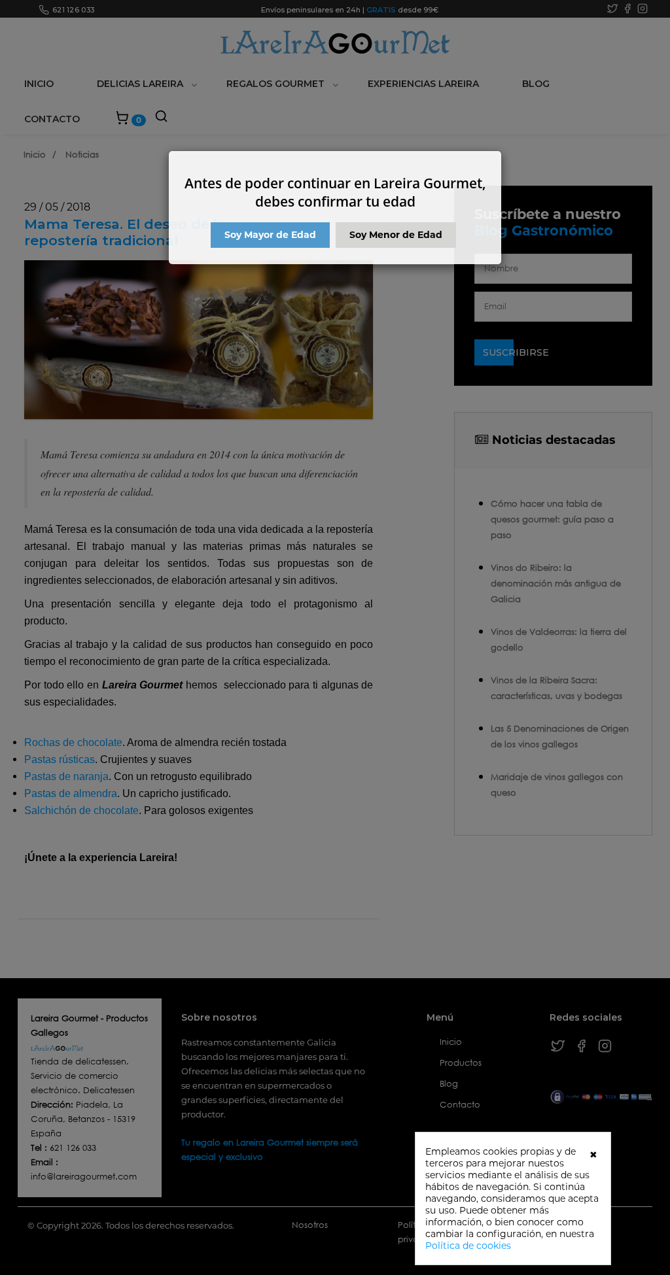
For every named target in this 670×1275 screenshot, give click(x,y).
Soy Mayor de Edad (270, 235)
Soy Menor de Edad (395, 235)
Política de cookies (468, 1245)
